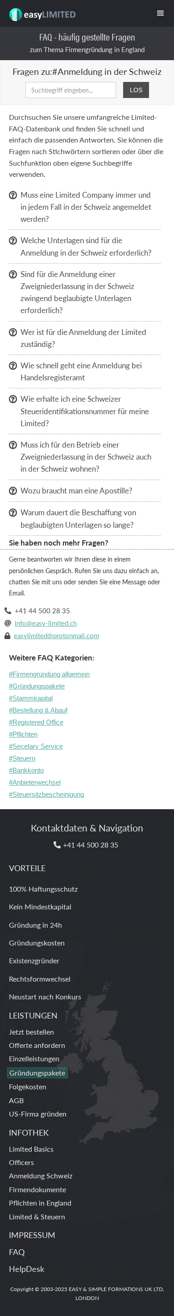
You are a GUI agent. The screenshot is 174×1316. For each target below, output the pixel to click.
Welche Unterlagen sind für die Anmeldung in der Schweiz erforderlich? (86, 246)
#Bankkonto (26, 770)
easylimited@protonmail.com (56, 635)
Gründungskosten (37, 942)
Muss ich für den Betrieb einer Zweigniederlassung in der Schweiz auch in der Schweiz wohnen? (86, 456)
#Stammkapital (31, 698)
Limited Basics (31, 1149)
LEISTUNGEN (33, 1015)
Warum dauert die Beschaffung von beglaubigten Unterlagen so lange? (78, 518)
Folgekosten (27, 1086)
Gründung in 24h (35, 925)
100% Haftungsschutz (43, 889)
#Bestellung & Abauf (38, 710)
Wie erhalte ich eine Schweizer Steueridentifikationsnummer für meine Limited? (85, 410)
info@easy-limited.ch (46, 622)
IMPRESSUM (32, 1234)
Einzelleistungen (34, 1058)
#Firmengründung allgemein (49, 674)
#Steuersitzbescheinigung (46, 794)
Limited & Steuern (37, 1216)
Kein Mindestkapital (40, 906)
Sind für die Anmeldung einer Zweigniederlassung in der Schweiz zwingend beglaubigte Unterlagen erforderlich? (77, 292)
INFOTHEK (29, 1132)
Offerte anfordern (37, 1045)
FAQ (17, 1251)
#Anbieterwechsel (35, 782)
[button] (160, 13)
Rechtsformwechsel (39, 979)
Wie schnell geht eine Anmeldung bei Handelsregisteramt (81, 371)
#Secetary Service (36, 746)
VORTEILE (27, 867)
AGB (16, 1100)
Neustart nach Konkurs (45, 996)
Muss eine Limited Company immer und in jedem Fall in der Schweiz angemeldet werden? (86, 206)
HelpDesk (26, 1268)
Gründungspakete (37, 1072)
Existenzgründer (34, 960)
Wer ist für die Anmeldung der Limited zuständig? (83, 337)
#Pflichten (23, 734)
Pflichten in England (40, 1203)
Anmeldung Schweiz (40, 1175)
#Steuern (22, 758)
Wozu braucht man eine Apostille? (77, 490)
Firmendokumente (37, 1189)
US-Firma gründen (37, 1113)
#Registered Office (36, 722)
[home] (39, 11)
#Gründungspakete (37, 686)
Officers (21, 1162)
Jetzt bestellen (31, 1032)
